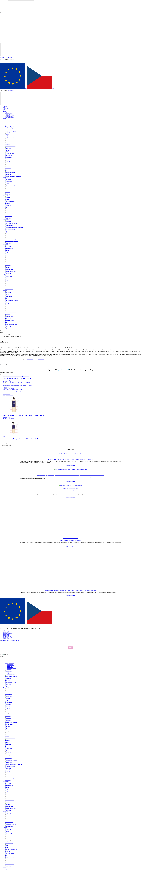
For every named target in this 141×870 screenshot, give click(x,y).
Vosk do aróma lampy (9, 269)
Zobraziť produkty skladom (6, 444)
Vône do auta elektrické (9, 282)
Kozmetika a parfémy (6, 303)
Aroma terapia (5, 244)
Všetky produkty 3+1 (10, 137)
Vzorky (4, 109)
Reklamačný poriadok (9, 116)
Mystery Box (7, 144)
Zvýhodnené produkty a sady (10, 146)
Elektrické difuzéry (6, 219)
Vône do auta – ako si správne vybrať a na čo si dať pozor (70, 488)
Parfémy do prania (8, 157)
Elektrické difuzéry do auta (10, 229)
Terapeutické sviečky (9, 260)
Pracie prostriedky (8, 702)
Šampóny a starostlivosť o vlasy (11, 324)
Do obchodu (5, 106)
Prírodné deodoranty (9, 305)
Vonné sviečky (5, 195)
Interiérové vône (5, 177)
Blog (3, 110)
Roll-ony (6, 252)
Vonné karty (7, 726)
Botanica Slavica (8, 205)
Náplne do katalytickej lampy (10, 236)
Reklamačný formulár (6, 635)
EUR (26, 88)
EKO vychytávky (8, 292)
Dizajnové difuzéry (8, 181)
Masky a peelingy (8, 318)
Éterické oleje (7, 258)
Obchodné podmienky (9, 114)
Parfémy (6, 309)
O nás (6, 112)
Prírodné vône (7, 194)
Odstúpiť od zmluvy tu (7, 636)
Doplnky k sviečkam (8, 216)
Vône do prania (5, 151)
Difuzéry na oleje (8, 265)
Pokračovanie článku (70, 465)
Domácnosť (5, 290)
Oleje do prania (8, 174)
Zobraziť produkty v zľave (6, 445)
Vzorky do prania (8, 159)
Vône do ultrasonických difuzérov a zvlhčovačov (14, 227)
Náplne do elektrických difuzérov (11, 223)
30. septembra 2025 (52, 459)
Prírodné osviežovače (9, 248)
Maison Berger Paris (10, 128)
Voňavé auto (74, 490)
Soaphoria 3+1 (9, 136)
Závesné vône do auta (9, 284)
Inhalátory (7, 250)
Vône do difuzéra (8, 183)
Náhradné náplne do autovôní (10, 287)
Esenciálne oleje (8, 254)
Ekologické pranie (8, 155)
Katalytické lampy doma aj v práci (79, 590)
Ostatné (67, 459)
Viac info (12, 381)
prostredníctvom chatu (50, 359)
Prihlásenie (4, 118)
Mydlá (6, 322)
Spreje (6, 298)
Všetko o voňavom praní (88, 459)
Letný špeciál (48, 475)
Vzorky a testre (8, 148)
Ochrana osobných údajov (9, 115)
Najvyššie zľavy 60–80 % (11, 131)
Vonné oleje (7, 256)
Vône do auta (5, 274)
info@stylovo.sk (10, 57)
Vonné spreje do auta (9, 289)
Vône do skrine (8, 168)
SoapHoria (7, 199)
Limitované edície (8, 207)
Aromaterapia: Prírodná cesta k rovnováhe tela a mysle (70, 538)
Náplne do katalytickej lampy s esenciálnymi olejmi (14, 775)
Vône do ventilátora (8, 276)
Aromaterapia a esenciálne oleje (75, 540)
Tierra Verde (9, 132)
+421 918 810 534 (3, 57)
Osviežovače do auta (8, 278)
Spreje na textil (7, 170)
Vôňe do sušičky (8, 161)
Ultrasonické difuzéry (9, 225)
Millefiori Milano (10, 130)
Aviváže (6, 163)
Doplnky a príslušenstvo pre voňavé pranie (13, 176)
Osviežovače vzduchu (9, 187)
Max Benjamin (9, 129)
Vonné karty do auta (9, 280)
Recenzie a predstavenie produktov (76, 459)
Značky (4, 107)
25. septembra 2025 (49, 590)
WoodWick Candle (8, 211)
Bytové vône (69, 590)
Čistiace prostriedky (8, 296)
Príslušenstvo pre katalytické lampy (11, 241)
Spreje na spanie (8, 246)
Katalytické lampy (6, 232)
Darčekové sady (8, 218)
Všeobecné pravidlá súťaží (9, 117)
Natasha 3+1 (9, 135)
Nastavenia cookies (6, 638)
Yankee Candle (8, 750)
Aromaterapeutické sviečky (10, 201)
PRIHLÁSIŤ (70, 647)
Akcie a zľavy (5, 124)
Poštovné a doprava (8, 113)
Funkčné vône (7, 192)
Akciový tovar (7, 150)
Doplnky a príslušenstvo (9, 326)
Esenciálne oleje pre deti (9, 263)
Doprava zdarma (5, 108)
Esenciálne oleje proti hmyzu (10, 271)
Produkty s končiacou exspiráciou (11, 139)
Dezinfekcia (7, 302)
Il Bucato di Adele (10, 127)
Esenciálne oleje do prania (10, 172)
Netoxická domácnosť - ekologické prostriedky (70, 475)
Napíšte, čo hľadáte (3, 59)
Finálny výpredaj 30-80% (9, 126)
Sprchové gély (7, 314)
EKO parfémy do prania (9, 153)
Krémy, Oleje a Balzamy (9, 316)
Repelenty (7, 307)
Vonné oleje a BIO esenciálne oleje (11, 300)
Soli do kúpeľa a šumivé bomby (11, 312)
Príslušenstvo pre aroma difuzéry (11, 185)
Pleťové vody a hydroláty (9, 320)
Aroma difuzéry (8, 179)
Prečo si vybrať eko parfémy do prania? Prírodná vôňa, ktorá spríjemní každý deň (70, 472)
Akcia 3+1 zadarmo (8, 134)
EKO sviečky (7, 197)
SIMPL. (6, 209)
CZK (53, 88)
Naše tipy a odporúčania (61, 459)
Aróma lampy (7, 267)
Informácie (4, 111)
